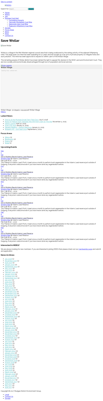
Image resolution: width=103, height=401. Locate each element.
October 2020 (10, 315)
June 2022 (8, 282)
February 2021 (10, 309)
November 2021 (11, 293)
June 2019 (8, 343)
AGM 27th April (10, 125)
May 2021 (8, 303)
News (7, 32)
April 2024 (8, 270)
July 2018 (8, 364)
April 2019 (8, 347)
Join (6, 16)
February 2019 (10, 351)
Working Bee (5, 159)
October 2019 (10, 336)
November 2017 (11, 378)
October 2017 (10, 380)
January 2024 (10, 274)
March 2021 (9, 307)
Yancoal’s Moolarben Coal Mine (20, 22)
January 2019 (10, 353)
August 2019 (9, 339)
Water (7, 143)
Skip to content (6, 2)
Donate (7, 28)
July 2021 (8, 299)
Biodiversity (9, 139)
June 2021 (8, 301)
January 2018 (10, 376)
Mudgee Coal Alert (12, 18)
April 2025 (8, 263)
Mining (3, 112)
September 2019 (11, 338)
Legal (7, 395)
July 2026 (8, 259)
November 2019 (11, 334)
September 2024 (11, 267)
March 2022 (9, 288)
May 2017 (8, 386)
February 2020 (10, 328)
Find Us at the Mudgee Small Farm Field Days (22, 120)
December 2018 (11, 355)
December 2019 (11, 332)
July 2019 (8, 341)
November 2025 (11, 261)
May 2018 (8, 368)
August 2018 (9, 363)
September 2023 (11, 278)
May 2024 (8, 268)
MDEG (7, 14)
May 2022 (8, 284)
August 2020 (9, 318)
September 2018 (11, 361)
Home (7, 13)
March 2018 (9, 372)
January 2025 (10, 265)
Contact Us (9, 36)
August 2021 (9, 297)
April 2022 (8, 286)
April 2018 (8, 370)
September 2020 (11, 316)
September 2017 (11, 382)
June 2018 (8, 366)
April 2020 (8, 324)
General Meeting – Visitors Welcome (18, 127)
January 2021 (9, 311)
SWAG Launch (10, 124)
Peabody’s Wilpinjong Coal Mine (20, 26)
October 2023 (10, 276)
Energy (7, 141)
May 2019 (8, 345)
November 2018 (11, 357)
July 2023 (8, 280)
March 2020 (9, 326)
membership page (85, 249)
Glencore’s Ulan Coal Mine (18, 24)
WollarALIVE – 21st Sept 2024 (16, 129)
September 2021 (11, 295)
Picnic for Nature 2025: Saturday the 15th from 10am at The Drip (28, 122)
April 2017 (8, 387)
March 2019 (9, 349)
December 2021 (11, 292)
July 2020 (8, 320)
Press (7, 34)
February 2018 (10, 374)
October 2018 (10, 359)
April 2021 (8, 305)
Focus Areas (9, 30)
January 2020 (10, 330)
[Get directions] (6, 65)
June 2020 (8, 322)
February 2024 (10, 272)
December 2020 (11, 313)
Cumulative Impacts (16, 20)
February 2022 (10, 290)
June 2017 (8, 384)
